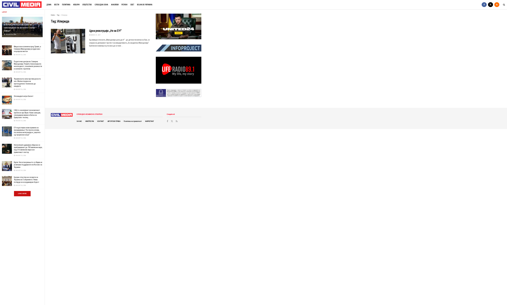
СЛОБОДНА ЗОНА (101, 5)
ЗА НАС (79, 121)
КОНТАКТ (100, 121)
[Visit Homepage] (22, 4)
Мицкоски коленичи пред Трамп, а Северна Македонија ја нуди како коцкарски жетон (27, 48)
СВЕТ (132, 5)
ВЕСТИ (56, 5)
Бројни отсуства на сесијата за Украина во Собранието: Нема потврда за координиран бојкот (26, 179)
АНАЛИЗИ (115, 5)
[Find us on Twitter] (490, 4)
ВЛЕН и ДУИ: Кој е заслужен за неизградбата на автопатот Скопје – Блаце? (20, 27)
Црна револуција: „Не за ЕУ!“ (105, 30)
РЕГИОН (124, 5)
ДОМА (48, 5)
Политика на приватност (133, 121)
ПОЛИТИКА (66, 5)
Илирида (64, 15)
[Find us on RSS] (496, 4)
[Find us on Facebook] (484, 4)
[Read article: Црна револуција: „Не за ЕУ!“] (68, 41)
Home (53, 15)
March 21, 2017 (95, 35)
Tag (58, 15)
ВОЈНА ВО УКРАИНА (144, 5)
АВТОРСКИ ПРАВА (113, 121)
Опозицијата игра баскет (23, 96)
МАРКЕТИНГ (149, 121)
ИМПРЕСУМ (89, 121)
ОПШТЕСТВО (87, 5)
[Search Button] (504, 4)
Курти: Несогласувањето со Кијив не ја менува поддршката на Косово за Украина (28, 164)
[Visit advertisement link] (178, 26)
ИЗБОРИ (76, 5)
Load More (22, 193)
